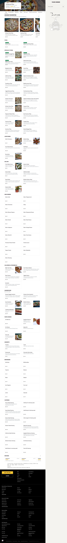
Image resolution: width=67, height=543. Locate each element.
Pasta (18, 515)
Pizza (6, 12)
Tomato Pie (19, 503)
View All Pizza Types (5, 506)
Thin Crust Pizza (4, 504)
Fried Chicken (4, 515)
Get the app (7, 472)
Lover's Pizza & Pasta (20, 525)
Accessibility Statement (24, 541)
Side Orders (26, 12)
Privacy (19, 541)
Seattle (3, 492)
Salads (21, 12)
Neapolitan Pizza (4, 503)
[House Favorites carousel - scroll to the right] (38, 16)
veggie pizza (28, 467)
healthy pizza (23, 467)
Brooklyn (18, 487)
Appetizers (17, 12)
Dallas (13, 464)
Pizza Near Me (19, 478)
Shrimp (3, 516)
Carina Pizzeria (19, 527)
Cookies (18, 513)
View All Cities (4, 494)
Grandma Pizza (31, 503)
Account (30, 476)
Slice (8, 464)
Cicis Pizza (30, 527)
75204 (16, 464)
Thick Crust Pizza (31, 504)
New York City (4, 487)
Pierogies (30, 515)
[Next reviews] (40, 456)
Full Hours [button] (17, 7)
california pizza (18, 467)
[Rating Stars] (11, 6)
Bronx (29, 487)
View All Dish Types (4, 518)
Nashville (30, 491)
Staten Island (4, 489)
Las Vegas (18, 491)
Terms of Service (14, 541)
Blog (18, 476)
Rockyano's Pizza (4, 537)
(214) (14, 6)
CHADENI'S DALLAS (5, 535)
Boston (30, 492)
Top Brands (19, 481)
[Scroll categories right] (44, 12)
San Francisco (19, 492)
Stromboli (18, 516)
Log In (7, 475)
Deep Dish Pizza (4, 501)
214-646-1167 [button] (8, 6)
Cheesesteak (4, 513)
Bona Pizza (3, 527)
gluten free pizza (13, 467)
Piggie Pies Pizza (4, 525)
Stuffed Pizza (19, 504)
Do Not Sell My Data (9, 541)
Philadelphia (19, 489)
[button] (12, 28)
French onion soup (31, 513)
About (18, 473)
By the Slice (19, 501)
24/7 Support (30, 473)
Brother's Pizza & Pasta (32, 531)
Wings (29, 516)
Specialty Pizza (10, 12)
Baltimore (30, 489)
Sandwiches (40, 12)
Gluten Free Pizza (31, 501)
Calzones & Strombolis (33, 12)
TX (10, 464)
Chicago (3, 491)
